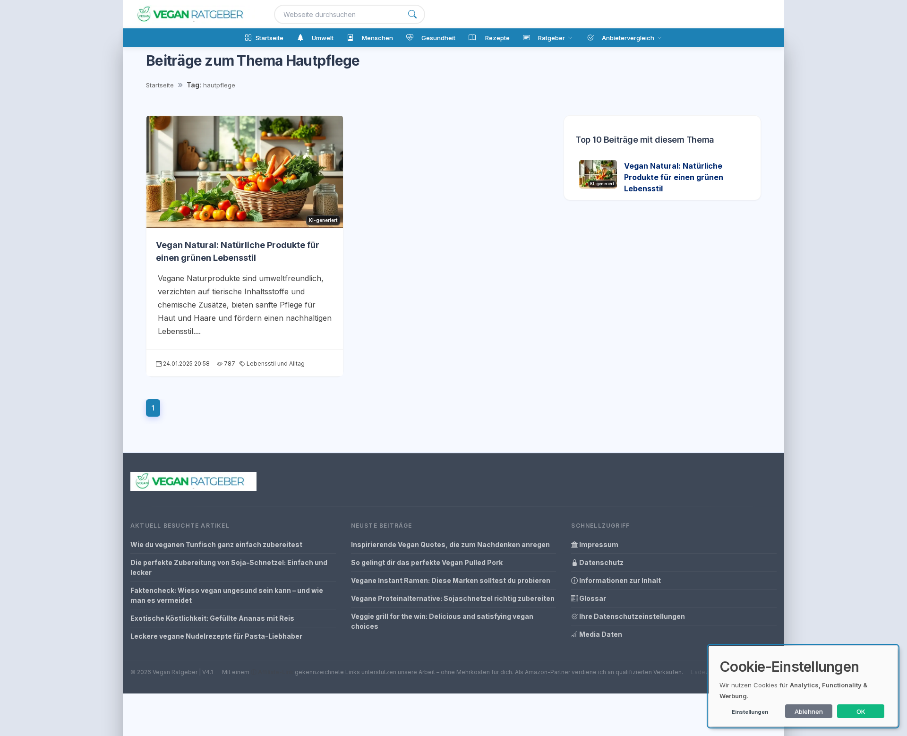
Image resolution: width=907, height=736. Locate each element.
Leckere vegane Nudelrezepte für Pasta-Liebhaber (216, 636)
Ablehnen (809, 711)
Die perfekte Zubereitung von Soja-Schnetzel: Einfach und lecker (228, 567)
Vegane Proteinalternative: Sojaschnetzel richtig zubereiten (453, 598)
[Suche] (412, 14)
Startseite (160, 85)
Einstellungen (750, 712)
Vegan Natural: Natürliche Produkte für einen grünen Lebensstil (673, 177)
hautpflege (219, 85)
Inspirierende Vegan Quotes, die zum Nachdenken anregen (450, 544)
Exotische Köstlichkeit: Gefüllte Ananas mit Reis (212, 618)
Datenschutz (601, 562)
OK (860, 711)
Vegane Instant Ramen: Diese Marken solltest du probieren (450, 580)
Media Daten (600, 634)
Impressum (598, 544)
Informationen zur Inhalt (619, 580)
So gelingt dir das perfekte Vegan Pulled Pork (427, 562)
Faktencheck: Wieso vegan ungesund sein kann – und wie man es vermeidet (226, 595)
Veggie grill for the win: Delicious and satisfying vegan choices (442, 621)
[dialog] (803, 686)
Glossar (592, 598)
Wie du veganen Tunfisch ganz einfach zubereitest (216, 544)
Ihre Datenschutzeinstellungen (631, 616)
